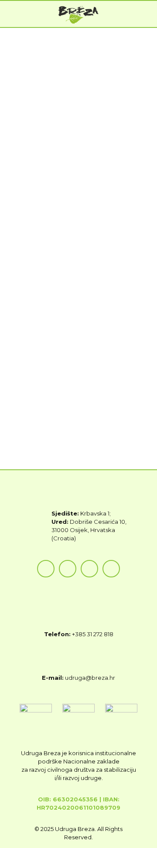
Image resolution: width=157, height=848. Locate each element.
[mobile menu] (145, 14)
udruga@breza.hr (90, 677)
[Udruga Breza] (78, 14)
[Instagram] (67, 568)
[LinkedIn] (111, 568)
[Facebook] (46, 568)
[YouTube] (89, 568)
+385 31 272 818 (92, 634)
